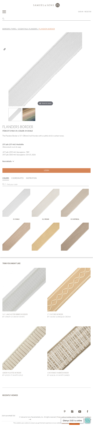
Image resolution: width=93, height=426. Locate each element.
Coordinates (17, 178)
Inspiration (31, 178)
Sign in (80, 12)
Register (88, 12)
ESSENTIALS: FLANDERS (27, 29)
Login (46, 170)
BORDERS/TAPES (9, 29)
